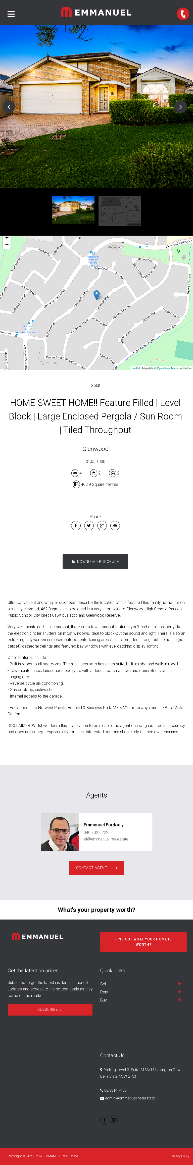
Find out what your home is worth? (143, 942)
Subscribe (48, 1010)
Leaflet (136, 368)
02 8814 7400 (115, 1090)
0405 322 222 (96, 832)
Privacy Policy (179, 1156)
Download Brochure (97, 562)
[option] (96, 106)
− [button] (7, 245)
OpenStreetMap (166, 368)
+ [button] (7, 237)
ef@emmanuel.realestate (106, 839)
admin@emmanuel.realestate (130, 1098)
